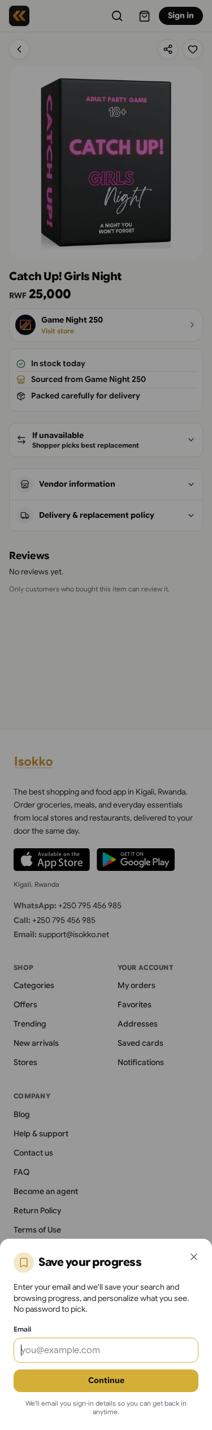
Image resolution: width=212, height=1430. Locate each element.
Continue (106, 1380)
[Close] (194, 1257)
